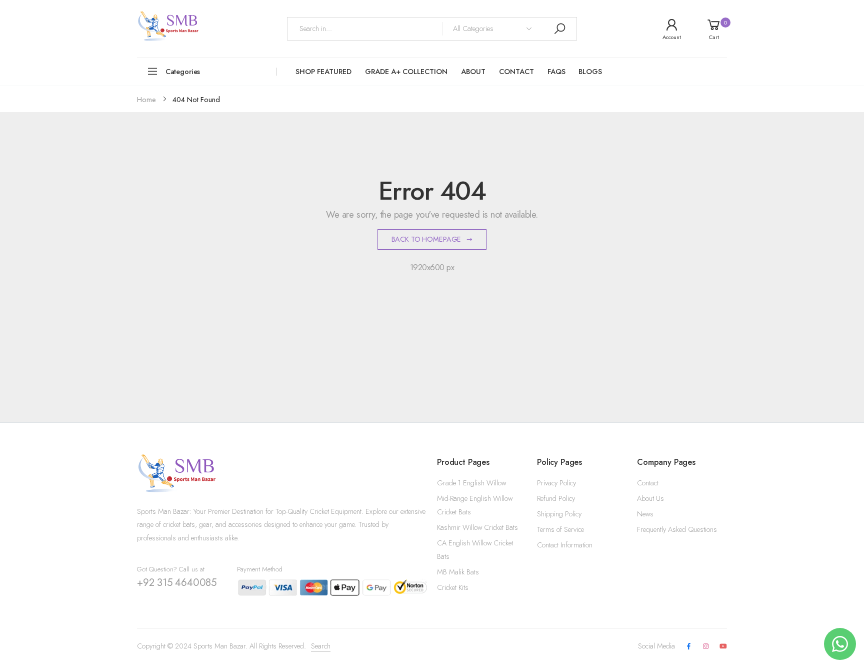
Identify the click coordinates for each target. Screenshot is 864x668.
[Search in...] (559, 29)
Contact (647, 483)
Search (320, 646)
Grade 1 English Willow (471, 483)
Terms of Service (560, 529)
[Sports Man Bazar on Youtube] (723, 646)
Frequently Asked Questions (677, 529)
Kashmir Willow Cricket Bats (477, 527)
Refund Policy (556, 498)
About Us (650, 498)
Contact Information (564, 545)
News (645, 514)
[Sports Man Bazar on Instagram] (706, 646)
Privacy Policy (556, 483)
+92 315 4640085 (176, 582)
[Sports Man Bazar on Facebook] (688, 646)
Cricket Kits (452, 587)
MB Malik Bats (458, 572)
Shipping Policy (559, 514)
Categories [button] (183, 72)
